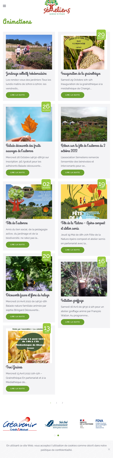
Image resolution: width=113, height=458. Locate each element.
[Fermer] (109, 449)
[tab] (55, 435)
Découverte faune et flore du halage (27, 295)
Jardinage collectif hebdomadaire (26, 73)
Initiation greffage (72, 300)
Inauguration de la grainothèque (80, 73)
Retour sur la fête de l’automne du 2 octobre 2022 (83, 148)
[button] (4, 6)
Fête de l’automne (16, 223)
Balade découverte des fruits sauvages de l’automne (23, 148)
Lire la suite (17, 95)
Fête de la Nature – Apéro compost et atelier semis (83, 225)
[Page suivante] (62, 403)
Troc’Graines (14, 367)
